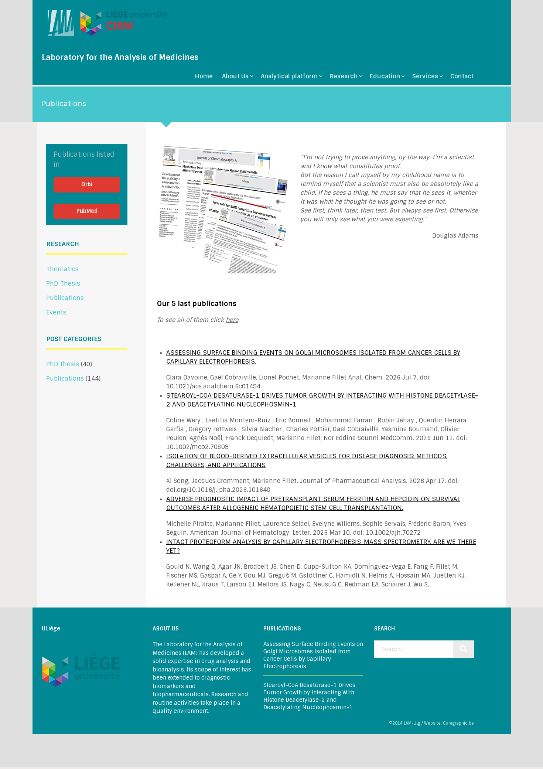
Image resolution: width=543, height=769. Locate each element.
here (232, 320)
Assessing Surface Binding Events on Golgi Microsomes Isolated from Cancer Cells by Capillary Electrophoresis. (313, 655)
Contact (462, 76)
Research (344, 76)
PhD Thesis (63, 283)
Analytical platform (289, 76)
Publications (65, 298)
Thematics (62, 269)
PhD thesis (62, 364)
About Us (235, 76)
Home (204, 76)
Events (56, 312)
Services (425, 76)
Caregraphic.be (458, 723)
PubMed (87, 211)
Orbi (86, 184)
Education (385, 76)
